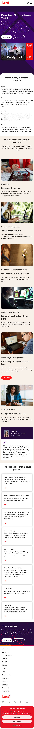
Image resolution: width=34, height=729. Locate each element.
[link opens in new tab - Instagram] (15, 702)
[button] (31, 2)
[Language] (27, 3)
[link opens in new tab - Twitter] (3, 702)
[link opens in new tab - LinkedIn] (9, 702)
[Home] (5, 2)
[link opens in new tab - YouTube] (27, 702)
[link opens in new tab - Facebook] (20, 702)
